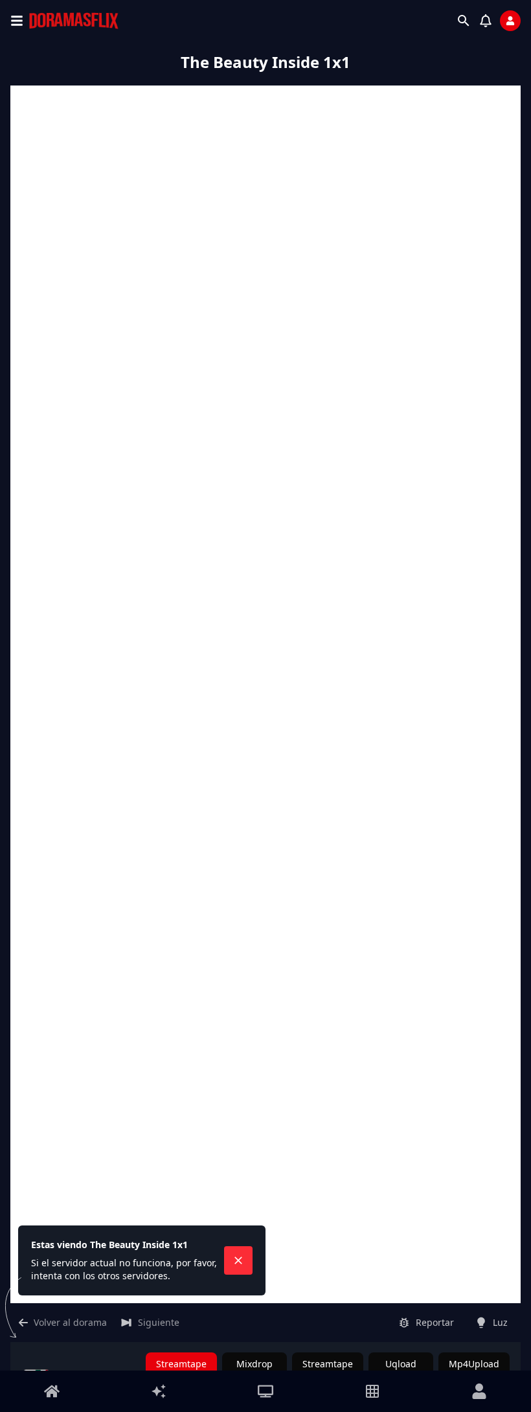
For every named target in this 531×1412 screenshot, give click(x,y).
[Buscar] (463, 20)
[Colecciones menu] (372, 1391)
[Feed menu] (158, 1391)
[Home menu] (52, 1391)
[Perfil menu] (479, 1391)
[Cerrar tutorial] (238, 1260)
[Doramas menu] (265, 1391)
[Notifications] (485, 20)
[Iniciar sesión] (510, 20)
